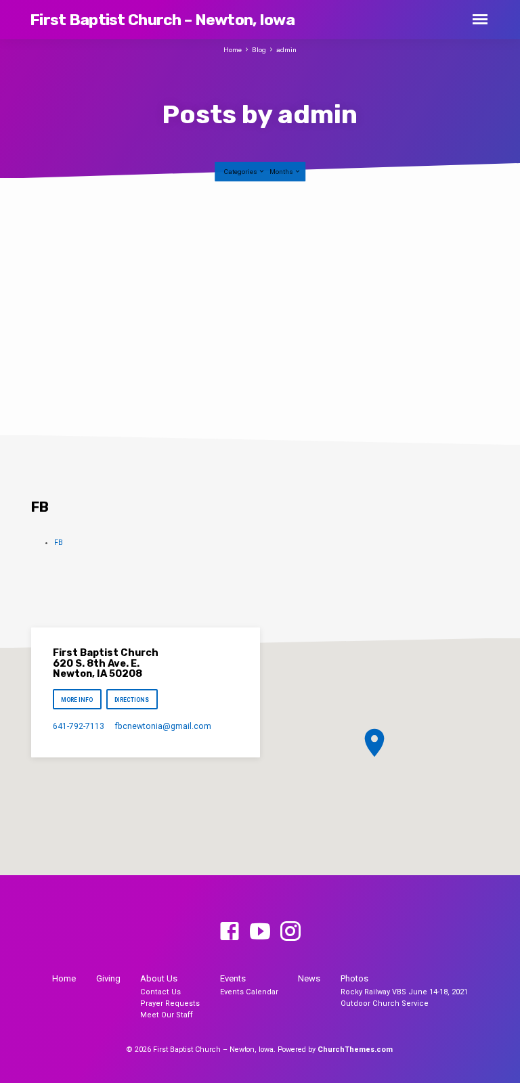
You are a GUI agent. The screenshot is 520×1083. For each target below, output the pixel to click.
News (309, 978)
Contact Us (160, 992)
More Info (77, 700)
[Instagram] (290, 932)
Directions (132, 700)
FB (58, 542)
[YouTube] (260, 932)
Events (233, 978)
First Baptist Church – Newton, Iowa (162, 19)
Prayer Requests (170, 1003)
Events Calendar (249, 992)
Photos (354, 978)
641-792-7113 (78, 726)
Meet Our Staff (166, 1015)
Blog (259, 49)
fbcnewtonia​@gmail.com (162, 726)
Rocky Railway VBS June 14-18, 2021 (404, 992)
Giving (108, 978)
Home (232, 49)
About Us (158, 978)
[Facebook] (229, 932)
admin (286, 49)
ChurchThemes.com (355, 1049)
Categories (241, 171)
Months (282, 171)
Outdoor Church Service (385, 1003)
